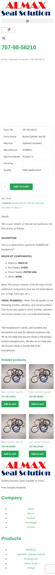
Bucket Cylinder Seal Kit (23, 203)
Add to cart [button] (10, 404)
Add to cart (21, 186)
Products (11, 538)
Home (4, 59)
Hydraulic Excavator (19, 59)
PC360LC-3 (16, 207)
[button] (27, 21)
